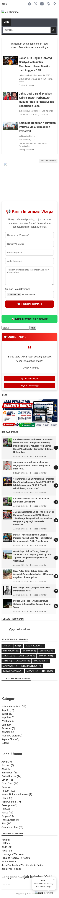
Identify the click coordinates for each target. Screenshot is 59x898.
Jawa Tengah (41, 661)
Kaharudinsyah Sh (14, 706)
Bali (18, 646)
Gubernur (8, 728)
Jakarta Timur (46, 656)
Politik (21, 82)
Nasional (48, 79)
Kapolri (8, 710)
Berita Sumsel (11, 776)
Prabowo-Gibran (12, 735)
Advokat (8, 765)
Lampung (32, 671)
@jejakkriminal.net (19, 629)
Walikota (8, 721)
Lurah (6, 742)
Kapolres (8, 717)
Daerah (22, 115)
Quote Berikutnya (29, 378)
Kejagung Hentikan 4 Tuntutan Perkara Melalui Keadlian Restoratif (37, 127)
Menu (6, 22)
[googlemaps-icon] (54, 4)
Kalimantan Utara (12, 671)
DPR (20, 79)
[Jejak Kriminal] (10, 13)
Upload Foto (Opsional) (17, 289)
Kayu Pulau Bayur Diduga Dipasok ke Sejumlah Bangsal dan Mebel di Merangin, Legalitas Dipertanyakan (33, 574)
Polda (6, 809)
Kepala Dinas (10, 739)
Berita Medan (11, 651)
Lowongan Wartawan (13, 854)
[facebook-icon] (29, 4)
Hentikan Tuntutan (33, 143)
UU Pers (6, 843)
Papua (7, 798)
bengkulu (47, 671)
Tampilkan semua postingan (34, 47)
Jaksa (37, 79)
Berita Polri (11, 772)
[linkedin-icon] (42, 4)
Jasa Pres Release (11, 868)
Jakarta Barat (27, 656)
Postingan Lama (48, 161)
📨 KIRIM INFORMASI (29, 304)
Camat (7, 724)
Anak (6, 769)
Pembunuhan (11, 801)
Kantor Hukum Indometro (17, 794)
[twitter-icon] (35, 4)
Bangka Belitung (34, 646)
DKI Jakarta (29, 651)
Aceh (7, 646)
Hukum (9, 790)
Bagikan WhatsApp (29, 385)
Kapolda (8, 732)
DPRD (7, 779)
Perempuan (9, 805)
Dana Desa (10, 783)
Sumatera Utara (12, 827)
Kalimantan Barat (31, 666)
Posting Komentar (26, 85)
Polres (7, 812)
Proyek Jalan (10, 819)
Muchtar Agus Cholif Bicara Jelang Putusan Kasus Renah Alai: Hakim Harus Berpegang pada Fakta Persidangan (32, 538)
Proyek (8, 816)
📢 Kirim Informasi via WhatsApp (29, 318)
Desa (6, 787)
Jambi (7, 661)
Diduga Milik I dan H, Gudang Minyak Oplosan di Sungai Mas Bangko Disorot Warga (32, 604)
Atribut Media (9, 861)
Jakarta (9, 656)
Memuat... (7, 884)
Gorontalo (47, 651)
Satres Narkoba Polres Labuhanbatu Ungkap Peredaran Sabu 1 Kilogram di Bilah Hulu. (31, 465)
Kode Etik (6, 847)
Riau (6, 823)
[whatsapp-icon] (48, 4)
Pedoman (7, 850)
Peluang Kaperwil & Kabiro (16, 857)
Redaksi (6, 839)
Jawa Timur (10, 666)
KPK (42, 79)
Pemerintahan (25, 146)
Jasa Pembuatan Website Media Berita (22, 865)
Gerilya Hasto (28, 79)
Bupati (7, 713)
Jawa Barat (23, 661)
